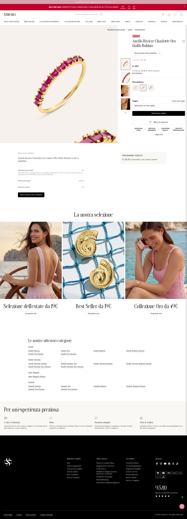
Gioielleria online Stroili (116, 29)
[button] (158, 132)
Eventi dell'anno (132, 475)
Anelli (130, 29)
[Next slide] (125, 112)
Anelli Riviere (140, 29)
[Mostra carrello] (181, 14)
